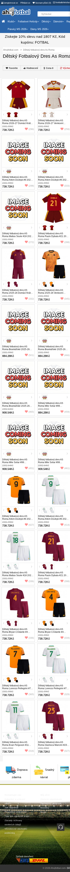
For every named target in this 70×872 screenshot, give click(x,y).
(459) (67, 412)
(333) (67, 186)
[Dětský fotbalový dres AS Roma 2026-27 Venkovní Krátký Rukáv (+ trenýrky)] (54, 94)
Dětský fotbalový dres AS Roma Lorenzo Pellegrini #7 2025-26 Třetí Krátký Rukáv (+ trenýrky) (53, 689)
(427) (31, 525)
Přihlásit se (25, 3)
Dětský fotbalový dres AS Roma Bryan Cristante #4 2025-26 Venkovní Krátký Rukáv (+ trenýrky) (51, 633)
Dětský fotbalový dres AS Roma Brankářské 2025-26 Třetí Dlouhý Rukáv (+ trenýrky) (18, 406)
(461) (67, 468)
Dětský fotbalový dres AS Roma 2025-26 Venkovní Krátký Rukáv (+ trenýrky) (50, 293)
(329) (67, 694)
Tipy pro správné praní (17, 816)
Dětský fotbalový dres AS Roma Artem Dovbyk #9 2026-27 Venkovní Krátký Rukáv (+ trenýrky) (17, 181)
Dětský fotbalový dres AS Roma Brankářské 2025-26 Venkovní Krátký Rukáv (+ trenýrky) (16, 350)
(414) (67, 525)
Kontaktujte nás (13, 795)
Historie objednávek (51, 799)
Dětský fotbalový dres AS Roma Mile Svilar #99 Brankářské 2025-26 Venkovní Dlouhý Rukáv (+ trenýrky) (53, 463)
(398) (67, 581)
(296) (31, 129)
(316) (31, 751)
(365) (31, 694)
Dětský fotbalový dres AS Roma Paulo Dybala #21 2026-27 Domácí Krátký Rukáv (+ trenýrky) (54, 237)
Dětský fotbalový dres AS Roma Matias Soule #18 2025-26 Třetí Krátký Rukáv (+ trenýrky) (17, 576)
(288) (67, 242)
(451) (31, 468)
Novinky (45, 808)
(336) (31, 581)
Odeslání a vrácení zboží (15, 801)
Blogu (43, 812)
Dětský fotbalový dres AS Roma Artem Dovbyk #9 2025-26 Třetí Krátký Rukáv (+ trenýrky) (53, 520)
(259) (67, 129)
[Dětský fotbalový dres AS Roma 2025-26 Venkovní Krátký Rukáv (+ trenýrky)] (54, 264)
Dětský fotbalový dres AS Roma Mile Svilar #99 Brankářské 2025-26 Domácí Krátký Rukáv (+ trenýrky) (52, 407)
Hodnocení (32, 68)
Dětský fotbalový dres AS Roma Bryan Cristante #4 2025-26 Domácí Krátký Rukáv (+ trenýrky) (17, 633)
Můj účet (45, 795)
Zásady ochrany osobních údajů (13, 822)
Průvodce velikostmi (16, 812)
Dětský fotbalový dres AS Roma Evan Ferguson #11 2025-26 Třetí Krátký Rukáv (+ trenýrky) (17, 746)
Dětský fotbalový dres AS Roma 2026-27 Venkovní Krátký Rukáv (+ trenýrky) (50, 123)
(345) (67, 299)
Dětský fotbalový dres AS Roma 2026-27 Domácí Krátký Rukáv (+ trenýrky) (17, 123)
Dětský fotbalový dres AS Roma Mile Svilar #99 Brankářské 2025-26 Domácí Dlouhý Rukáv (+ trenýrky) (16, 463)
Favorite (13, 68)
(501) (31, 355)
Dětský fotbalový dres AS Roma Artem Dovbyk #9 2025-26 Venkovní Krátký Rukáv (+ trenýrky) (17, 520)
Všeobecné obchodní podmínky (16, 831)
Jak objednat (11, 807)
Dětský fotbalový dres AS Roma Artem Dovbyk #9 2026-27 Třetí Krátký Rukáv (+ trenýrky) (53, 181)
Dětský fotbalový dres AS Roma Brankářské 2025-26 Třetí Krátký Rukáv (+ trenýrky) (53, 349)
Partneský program (51, 803)
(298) (31, 186)
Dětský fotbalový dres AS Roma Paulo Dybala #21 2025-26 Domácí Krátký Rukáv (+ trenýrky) (54, 576)
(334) (67, 638)
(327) (67, 751)
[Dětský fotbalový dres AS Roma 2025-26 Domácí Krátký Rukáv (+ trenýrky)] (18, 264)
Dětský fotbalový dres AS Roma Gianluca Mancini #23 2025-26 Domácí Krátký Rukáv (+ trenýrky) (53, 746)
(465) (31, 412)
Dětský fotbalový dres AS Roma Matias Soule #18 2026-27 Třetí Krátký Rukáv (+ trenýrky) (17, 237)
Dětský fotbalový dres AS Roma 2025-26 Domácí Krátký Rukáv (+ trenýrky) (17, 293)
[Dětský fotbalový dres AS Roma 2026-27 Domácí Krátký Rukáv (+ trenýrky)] (18, 94)
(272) (31, 242)
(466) (67, 355)
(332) (31, 299)
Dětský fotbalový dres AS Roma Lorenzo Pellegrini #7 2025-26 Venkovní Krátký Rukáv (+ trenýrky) (16, 689)
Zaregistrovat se (10, 3)
